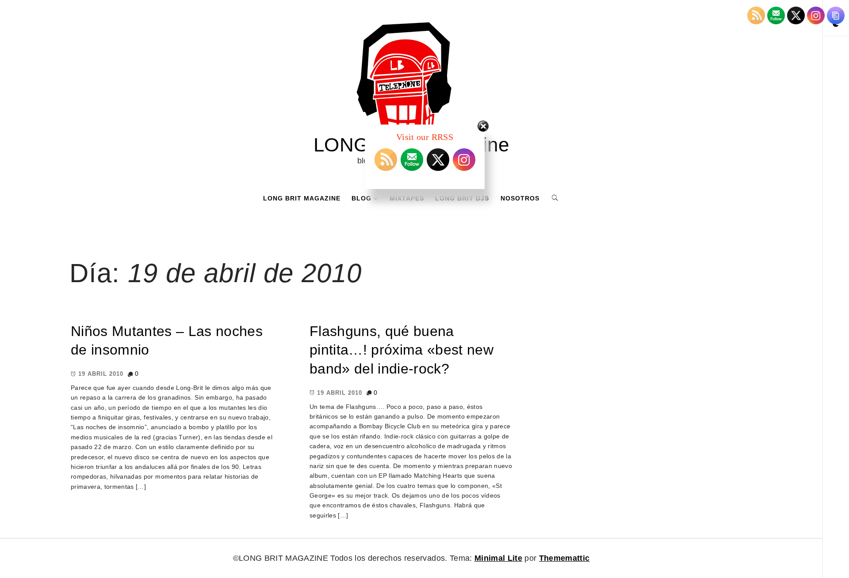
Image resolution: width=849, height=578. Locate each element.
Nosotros (520, 198)
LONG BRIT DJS (462, 198)
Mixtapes (407, 198)
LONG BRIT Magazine (301, 198)
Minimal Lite (498, 558)
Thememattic (564, 558)
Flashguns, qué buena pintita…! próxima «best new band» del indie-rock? (401, 350)
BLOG (361, 198)
